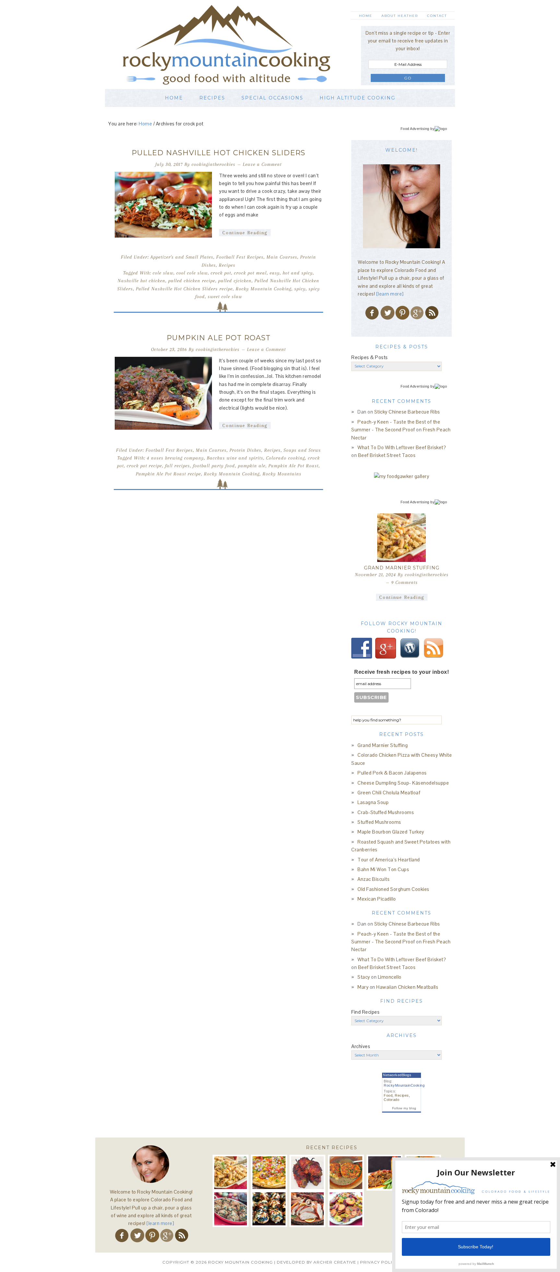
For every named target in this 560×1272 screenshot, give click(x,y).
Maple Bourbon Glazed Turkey (390, 832)
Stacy (363, 977)
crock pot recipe (144, 465)
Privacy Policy (379, 1262)
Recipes (227, 265)
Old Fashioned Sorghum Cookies (393, 889)
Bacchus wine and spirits (235, 458)
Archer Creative (334, 1262)
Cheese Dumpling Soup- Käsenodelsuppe (403, 783)
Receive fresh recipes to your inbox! (401, 672)
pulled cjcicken (234, 280)
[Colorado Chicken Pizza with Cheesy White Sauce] (268, 1172)
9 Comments (404, 582)
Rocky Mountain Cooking (236, 44)
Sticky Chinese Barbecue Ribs (407, 412)
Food (388, 1095)
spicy (300, 288)
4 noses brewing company (175, 458)
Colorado (391, 1100)
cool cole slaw (192, 272)
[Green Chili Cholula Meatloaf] (384, 1172)
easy (275, 272)
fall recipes (177, 465)
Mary (362, 987)
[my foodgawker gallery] (401, 476)
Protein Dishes (245, 450)
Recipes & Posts (369, 357)
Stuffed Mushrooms (379, 822)
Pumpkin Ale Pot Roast (219, 337)
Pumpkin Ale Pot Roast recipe (168, 473)
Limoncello (390, 977)
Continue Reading (244, 232)
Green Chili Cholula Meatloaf (388, 792)
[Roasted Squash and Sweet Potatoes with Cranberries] (346, 1208)
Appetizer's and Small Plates (181, 257)
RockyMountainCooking (404, 1085)
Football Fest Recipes (239, 257)
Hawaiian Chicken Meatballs (407, 987)
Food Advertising (415, 129)
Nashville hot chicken (141, 280)
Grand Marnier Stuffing (401, 568)
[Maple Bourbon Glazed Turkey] (307, 1208)
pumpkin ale (251, 465)
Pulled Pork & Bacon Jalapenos (392, 773)
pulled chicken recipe (191, 280)
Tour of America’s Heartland (388, 860)
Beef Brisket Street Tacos (387, 455)
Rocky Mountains (281, 473)
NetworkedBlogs (397, 1075)
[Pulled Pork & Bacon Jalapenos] (307, 1172)
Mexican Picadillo (376, 899)
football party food (214, 465)
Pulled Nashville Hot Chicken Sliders (218, 152)
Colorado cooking (285, 458)
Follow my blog (404, 1108)
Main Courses (281, 257)
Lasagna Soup (373, 802)
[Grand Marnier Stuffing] (401, 537)
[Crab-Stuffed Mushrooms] (230, 1208)
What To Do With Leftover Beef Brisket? (401, 447)
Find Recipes (365, 1012)
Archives (360, 1046)
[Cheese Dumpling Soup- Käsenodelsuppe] (346, 1172)
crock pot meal (250, 272)
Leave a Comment (262, 164)
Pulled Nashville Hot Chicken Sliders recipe (184, 288)
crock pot (221, 272)
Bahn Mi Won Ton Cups (383, 869)
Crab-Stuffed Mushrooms (385, 812)
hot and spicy (298, 272)
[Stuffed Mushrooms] (268, 1208)
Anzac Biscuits (373, 879)
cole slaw (163, 272)
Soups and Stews (302, 450)
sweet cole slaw (225, 296)
